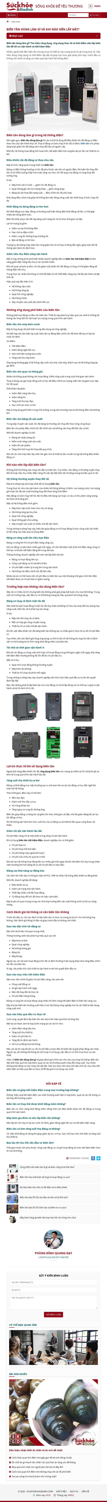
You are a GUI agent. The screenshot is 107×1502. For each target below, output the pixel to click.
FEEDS (97, 6)
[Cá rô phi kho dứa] (53, 1364)
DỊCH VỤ (74, 1491)
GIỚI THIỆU (61, 1491)
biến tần (85, 143)
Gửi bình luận (53, 1314)
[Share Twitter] (98, 1158)
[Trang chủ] (8, 21)
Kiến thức (16, 21)
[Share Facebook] (93, 1158)
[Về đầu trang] (103, 601)
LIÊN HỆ (85, 1491)
